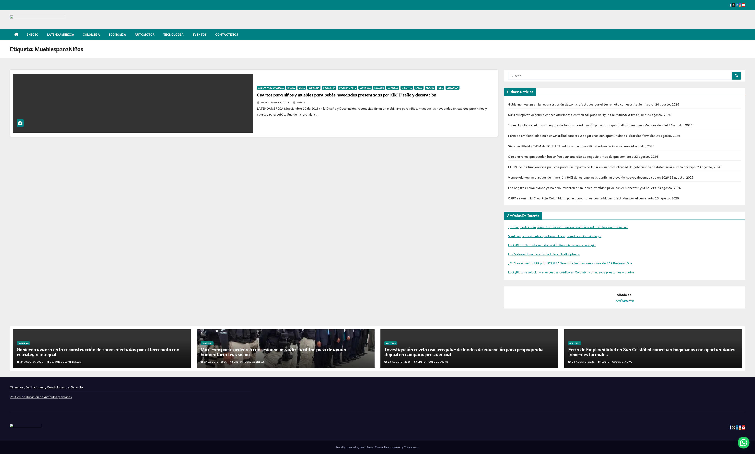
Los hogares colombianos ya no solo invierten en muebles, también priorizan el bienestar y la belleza (582, 187)
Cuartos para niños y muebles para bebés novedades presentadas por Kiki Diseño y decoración (346, 94)
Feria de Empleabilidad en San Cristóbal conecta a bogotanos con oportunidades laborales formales (581, 135)
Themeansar (411, 447)
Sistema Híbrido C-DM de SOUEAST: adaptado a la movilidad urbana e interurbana (569, 145)
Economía (117, 34)
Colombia (91, 34)
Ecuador (379, 87)
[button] (743, 442)
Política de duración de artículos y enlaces (41, 396)
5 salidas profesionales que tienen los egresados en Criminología (554, 235)
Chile (302, 87)
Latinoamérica (60, 34)
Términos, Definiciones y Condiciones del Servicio (46, 387)
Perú (440, 87)
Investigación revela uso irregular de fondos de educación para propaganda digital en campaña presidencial (588, 125)
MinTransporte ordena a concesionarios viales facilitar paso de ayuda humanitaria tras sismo (577, 114)
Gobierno (23, 343)
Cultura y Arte (347, 87)
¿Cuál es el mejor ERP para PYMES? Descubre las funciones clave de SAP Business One (570, 263)
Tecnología (173, 34)
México (430, 87)
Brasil (291, 87)
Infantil (407, 87)
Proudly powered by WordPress (355, 447)
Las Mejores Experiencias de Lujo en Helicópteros (544, 254)
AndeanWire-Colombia (271, 87)
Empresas (393, 87)
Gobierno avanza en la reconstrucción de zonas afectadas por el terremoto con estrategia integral (581, 104)
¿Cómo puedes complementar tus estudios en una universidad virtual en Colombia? (568, 226)
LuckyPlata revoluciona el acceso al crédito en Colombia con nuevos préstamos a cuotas (571, 272)
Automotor (145, 34)
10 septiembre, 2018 (275, 102)
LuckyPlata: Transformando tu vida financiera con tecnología (552, 244)
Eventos (199, 34)
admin (301, 102)
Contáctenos (226, 34)
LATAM (418, 87)
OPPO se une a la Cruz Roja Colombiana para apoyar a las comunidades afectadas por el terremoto (581, 198)
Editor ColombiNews (65, 362)
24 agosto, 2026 (32, 362)
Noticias (391, 343)
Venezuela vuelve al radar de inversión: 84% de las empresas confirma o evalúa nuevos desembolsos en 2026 (588, 177)
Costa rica (329, 87)
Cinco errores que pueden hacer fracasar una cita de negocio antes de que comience (570, 156)
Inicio (33, 34)
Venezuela (452, 87)
